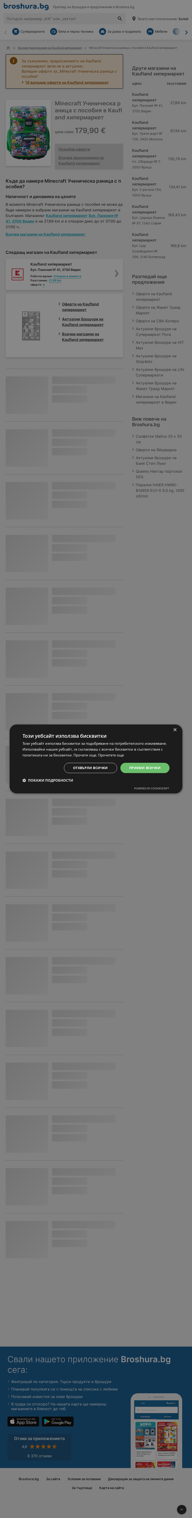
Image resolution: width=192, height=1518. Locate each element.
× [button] (175, 730)
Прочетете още (111, 755)
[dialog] (96, 758)
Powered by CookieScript (151, 788)
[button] (47, 780)
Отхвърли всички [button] (90, 768)
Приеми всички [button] (145, 768)
